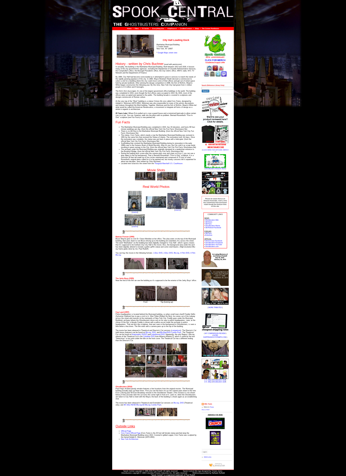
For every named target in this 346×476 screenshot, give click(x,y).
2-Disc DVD (168, 253)
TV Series (145, 29)
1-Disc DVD (157, 253)
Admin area (207, 457)
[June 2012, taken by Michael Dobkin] (135, 225)
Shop (197, 29)
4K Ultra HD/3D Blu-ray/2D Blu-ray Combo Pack (142, 405)
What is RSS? (206, 409)
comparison (176, 330)
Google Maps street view (167, 53)
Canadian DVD (149, 336)
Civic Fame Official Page (131, 433)
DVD (154, 332)
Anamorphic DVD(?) (139, 334)
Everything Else (158, 29)
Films (137, 29)
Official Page (126, 431)
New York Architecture (129, 439)
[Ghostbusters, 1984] (145, 180)
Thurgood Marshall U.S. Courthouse (168, 163)
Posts (212, 407)
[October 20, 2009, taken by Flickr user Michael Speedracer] (135, 211)
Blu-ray (176, 253)
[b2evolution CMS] (217, 467)
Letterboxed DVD (158, 334)
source (134, 212)
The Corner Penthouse (210, 29)
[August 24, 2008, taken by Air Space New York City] (177, 208)
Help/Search (172, 29)
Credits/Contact (186, 29)
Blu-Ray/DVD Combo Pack (170, 332)
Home (129, 29)
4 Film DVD (184, 253)
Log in (205, 452)
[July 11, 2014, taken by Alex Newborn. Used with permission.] (156, 207)
